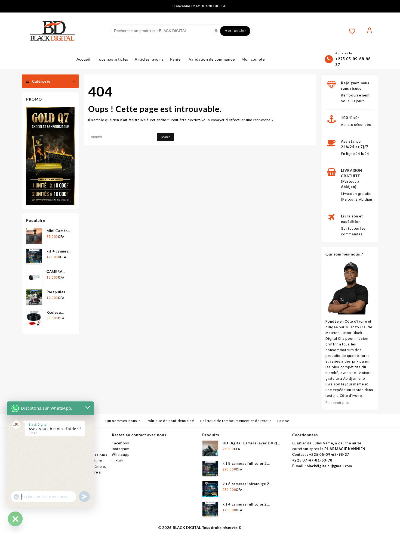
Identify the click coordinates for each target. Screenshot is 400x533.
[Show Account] (369, 31)
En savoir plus (337, 403)
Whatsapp (121, 455)
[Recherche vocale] (216, 31)
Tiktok (117, 460)
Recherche (235, 30)
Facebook (121, 443)
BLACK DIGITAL (187, 527)
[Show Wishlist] (355, 31)
